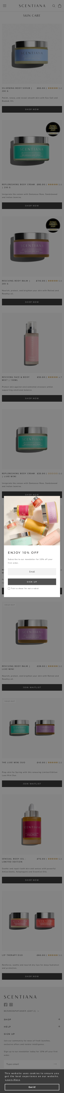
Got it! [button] (32, 1087)
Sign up (32, 582)
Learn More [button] (12, 1079)
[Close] (56, 501)
